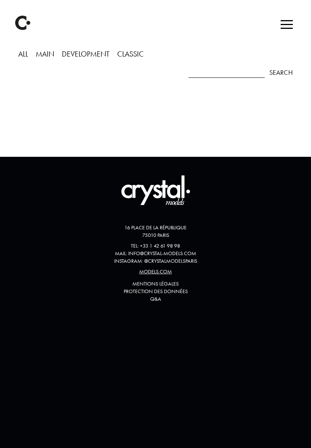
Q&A (155, 298)
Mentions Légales (155, 283)
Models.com (155, 271)
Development (86, 54)
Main (45, 54)
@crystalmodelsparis (170, 260)
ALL (23, 54)
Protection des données (156, 291)
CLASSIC (130, 54)
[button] (287, 24)
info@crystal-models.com (162, 253)
